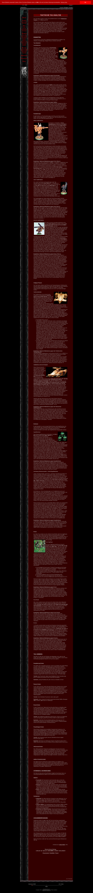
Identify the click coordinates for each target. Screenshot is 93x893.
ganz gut (45, 850)
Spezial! (24, 52)
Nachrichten (24, 22)
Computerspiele (24, 49)
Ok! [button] (85, 2)
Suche (61, 7)
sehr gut (38, 850)
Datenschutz (48, 890)
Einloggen (66, 7)
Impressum (44, 890)
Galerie (24, 39)
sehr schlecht (62, 850)
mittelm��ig (51, 850)
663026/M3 (23, 7)
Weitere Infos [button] (64, 2)
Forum (56, 853)
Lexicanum (24, 30)
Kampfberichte (24, 41)
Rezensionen (24, 50)
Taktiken (24, 40)
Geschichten (24, 36)
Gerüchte (24, 23)
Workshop (24, 43)
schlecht (56, 850)
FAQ (24, 27)
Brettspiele (24, 51)
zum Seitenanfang (69, 878)
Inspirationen (24, 29)
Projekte (24, 44)
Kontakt (70, 7)
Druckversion (46, 853)
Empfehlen (52, 853)
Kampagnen (24, 37)
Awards (24, 45)
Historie (24, 28)
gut (41, 850)
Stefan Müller (62, 844)
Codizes (24, 38)
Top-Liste (24, 34)
